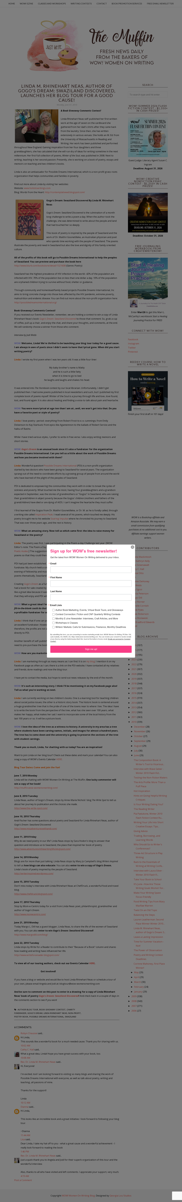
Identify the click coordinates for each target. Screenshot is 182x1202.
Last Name (56, 591)
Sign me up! (91, 649)
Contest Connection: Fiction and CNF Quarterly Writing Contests (87, 614)
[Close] (132, 547)
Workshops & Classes (66, 622)
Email (53, 563)
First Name (56, 577)
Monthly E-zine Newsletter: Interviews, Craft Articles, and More (86, 618)
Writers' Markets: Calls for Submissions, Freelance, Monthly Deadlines (90, 627)
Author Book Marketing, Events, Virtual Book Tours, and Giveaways (89, 610)
